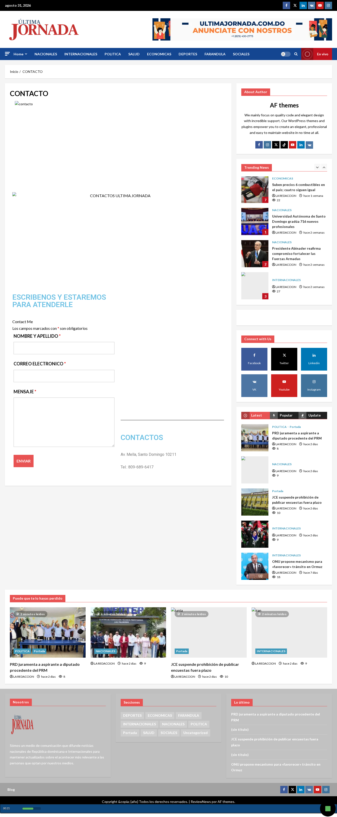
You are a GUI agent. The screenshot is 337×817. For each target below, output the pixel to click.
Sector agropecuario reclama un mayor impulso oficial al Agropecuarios (254, 286)
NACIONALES (46, 54)
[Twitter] (295, 5)
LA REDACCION (286, 201)
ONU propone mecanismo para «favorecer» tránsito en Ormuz (254, 566)
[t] (276, 144)
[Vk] (309, 145)
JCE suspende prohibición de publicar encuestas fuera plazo (254, 502)
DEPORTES (188, 54)
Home (18, 54)
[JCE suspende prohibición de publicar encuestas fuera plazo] (209, 632)
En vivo (322, 54)
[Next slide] (324, 167)
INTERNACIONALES (80, 54)
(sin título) (240, 729)
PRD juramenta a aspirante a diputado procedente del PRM (254, 437)
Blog (11, 789)
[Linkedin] (303, 5)
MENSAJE (25, 391)
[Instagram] (328, 5)
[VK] (311, 5)
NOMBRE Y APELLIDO (37, 336)
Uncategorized (195, 733)
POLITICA (113, 54)
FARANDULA (215, 54)
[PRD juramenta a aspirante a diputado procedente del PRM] (48, 632)
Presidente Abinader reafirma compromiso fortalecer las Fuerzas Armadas (254, 222)
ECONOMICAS (159, 54)
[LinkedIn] (301, 144)
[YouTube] (292, 144)
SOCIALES (241, 54)
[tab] (255, 415)
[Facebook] (286, 5)
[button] (7, 54)
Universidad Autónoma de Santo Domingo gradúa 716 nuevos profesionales (254, 190)
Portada (295, 427)
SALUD (134, 54)
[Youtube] (320, 5)
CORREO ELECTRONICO (40, 363)
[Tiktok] (284, 144)
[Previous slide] (317, 167)
